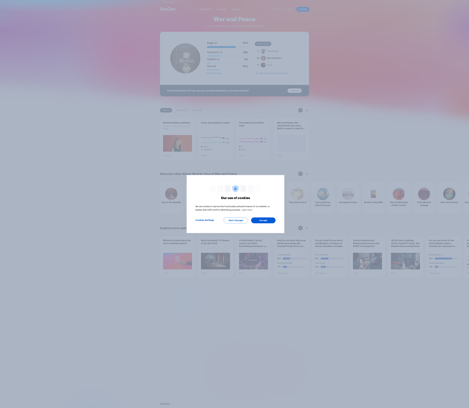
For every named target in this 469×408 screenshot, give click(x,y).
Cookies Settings (204, 220)
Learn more (247, 210)
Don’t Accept (236, 220)
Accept (263, 220)
